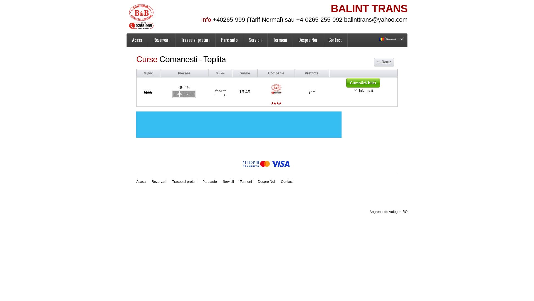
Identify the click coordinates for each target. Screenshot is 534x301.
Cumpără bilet (363, 83)
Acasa (137, 40)
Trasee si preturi (195, 40)
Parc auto (229, 40)
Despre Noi (307, 40)
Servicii (255, 40)
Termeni (280, 40)
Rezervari (162, 40)
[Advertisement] (239, 124)
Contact (335, 40)
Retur (386, 62)
